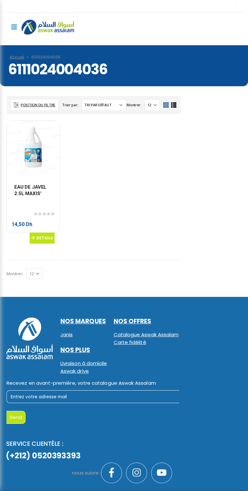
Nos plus (75, 350)
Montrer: (134, 104)
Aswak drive (74, 371)
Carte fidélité (130, 342)
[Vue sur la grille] (166, 105)
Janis (66, 334)
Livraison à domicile (83, 363)
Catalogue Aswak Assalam (146, 334)
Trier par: (70, 104)
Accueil (17, 57)
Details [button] (44, 238)
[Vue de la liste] (173, 105)
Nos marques (83, 321)
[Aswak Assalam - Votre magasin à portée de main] (47, 27)
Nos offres (132, 321)
